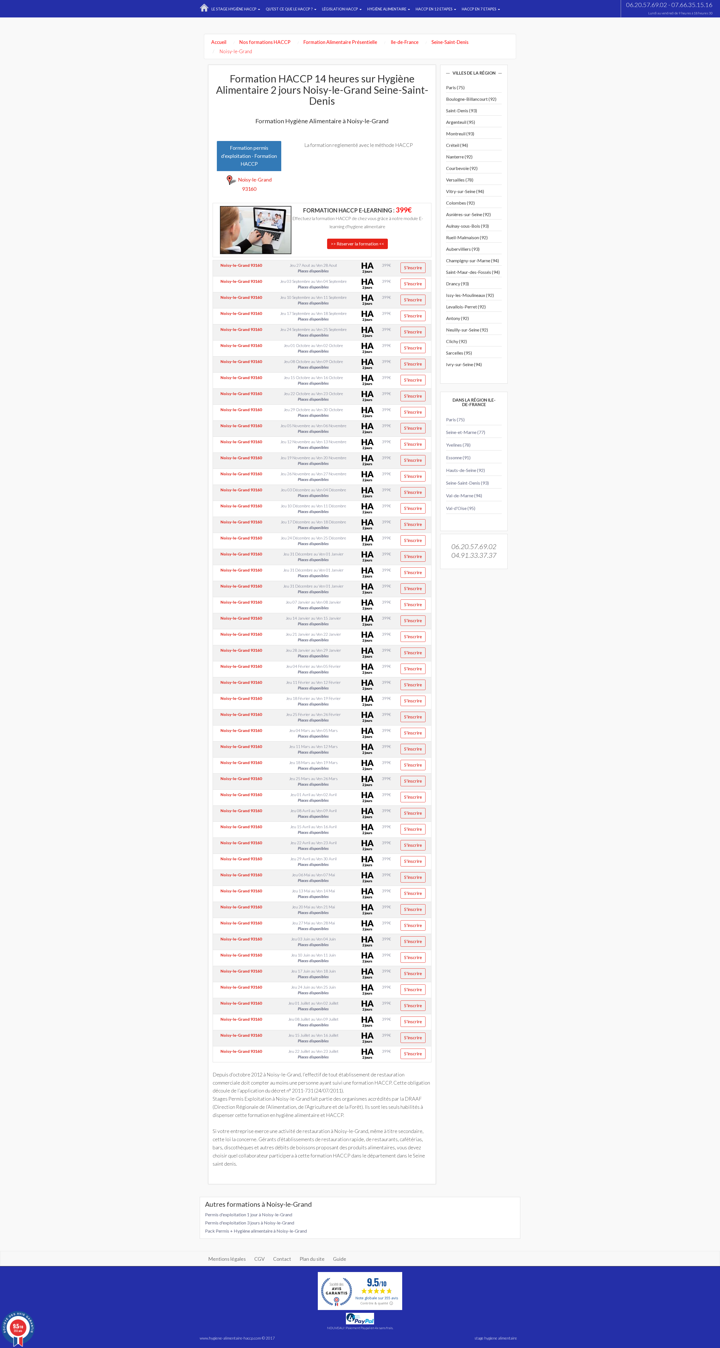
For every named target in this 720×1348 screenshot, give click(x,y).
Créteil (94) (457, 145)
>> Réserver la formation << (357, 243)
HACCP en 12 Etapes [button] (434, 9)
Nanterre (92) (459, 156)
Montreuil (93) (460, 133)
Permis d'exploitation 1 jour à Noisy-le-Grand (248, 1214)
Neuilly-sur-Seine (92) (467, 329)
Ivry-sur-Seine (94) (464, 364)
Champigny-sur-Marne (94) (472, 260)
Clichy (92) (456, 341)
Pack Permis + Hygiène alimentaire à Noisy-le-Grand (256, 1230)
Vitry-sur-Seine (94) (465, 191)
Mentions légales (227, 1259)
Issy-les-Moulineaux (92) (470, 295)
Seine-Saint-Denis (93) (467, 482)
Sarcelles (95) (459, 352)
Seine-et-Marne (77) (465, 432)
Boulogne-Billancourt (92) (471, 99)
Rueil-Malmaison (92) (467, 237)
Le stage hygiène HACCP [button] (234, 9)
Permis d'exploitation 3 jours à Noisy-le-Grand (249, 1222)
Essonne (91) (458, 457)
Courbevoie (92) (462, 168)
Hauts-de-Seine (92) (465, 470)
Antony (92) (457, 318)
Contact (282, 1259)
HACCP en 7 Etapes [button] (479, 9)
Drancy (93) (457, 283)
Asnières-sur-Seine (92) (468, 214)
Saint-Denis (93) (461, 110)
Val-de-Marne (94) (464, 495)
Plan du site (312, 1259)
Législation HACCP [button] (340, 9)
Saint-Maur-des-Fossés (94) (473, 272)
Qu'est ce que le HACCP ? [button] (290, 9)
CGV (259, 1259)
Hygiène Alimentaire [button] (387, 9)
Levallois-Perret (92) (466, 306)
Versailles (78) (459, 179)
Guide (339, 1259)
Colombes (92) (460, 202)
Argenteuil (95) (460, 122)
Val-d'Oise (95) (460, 508)
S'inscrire (413, 267)
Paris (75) (455, 87)
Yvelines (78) (458, 444)
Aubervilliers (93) (463, 249)
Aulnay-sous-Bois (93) (467, 226)
